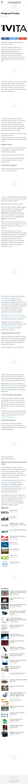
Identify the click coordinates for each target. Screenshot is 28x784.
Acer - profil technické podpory (18, 529)
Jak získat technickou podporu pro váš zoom (18, 537)
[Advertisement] (14, 93)
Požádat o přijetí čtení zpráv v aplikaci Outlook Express (17, 654)
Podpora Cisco (13, 542)
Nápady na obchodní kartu (17, 686)
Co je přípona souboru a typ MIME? (17, 598)
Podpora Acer (13, 555)
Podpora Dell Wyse (14, 562)
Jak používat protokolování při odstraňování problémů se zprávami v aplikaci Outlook (17, 694)
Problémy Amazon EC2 (16, 700)
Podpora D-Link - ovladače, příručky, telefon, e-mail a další (18, 524)
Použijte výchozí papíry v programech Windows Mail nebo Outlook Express (18, 619)
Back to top (14, 777)
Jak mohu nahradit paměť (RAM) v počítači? (18, 680)
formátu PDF (12, 385)
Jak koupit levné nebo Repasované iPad (15, 667)
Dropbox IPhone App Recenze (17, 673)
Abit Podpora (13, 517)
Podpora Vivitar (14, 510)
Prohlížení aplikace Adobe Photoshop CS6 (16, 726)
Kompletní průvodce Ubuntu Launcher (17, 641)
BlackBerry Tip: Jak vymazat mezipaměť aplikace (17, 732)
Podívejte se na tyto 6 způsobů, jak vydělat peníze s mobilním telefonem (18, 612)
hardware (4, 197)
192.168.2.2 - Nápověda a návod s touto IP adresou (18, 661)
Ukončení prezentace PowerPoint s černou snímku (17, 635)
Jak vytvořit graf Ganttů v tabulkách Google (16, 720)
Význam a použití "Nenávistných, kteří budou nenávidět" (18, 605)
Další (2, 480)
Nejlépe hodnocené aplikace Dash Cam (17, 707)
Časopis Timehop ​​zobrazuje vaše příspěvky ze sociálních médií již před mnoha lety (18, 592)
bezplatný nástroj (6, 298)
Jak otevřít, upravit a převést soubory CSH (17, 713)
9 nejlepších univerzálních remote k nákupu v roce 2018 (17, 648)
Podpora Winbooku (14, 549)
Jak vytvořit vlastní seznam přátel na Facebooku (17, 625)
